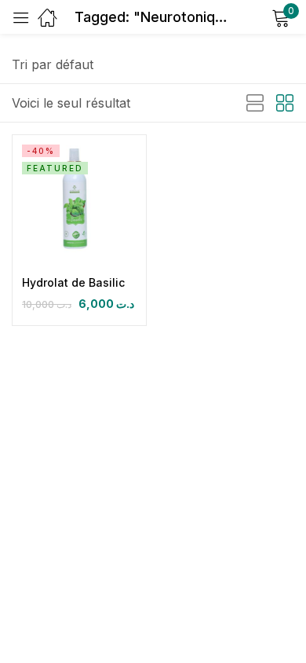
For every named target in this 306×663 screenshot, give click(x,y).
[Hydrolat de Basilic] (79, 202)
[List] (255, 103)
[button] (52, 64)
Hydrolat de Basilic (73, 282)
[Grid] (284, 103)
